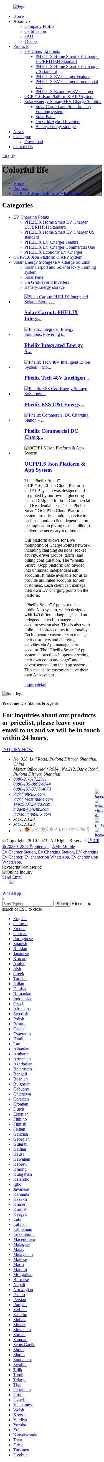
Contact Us (23, 146)
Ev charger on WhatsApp (46, 857)
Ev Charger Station (19, 852)
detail (41, 684)
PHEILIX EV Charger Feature (62, 76)
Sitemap (41, 846)
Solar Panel (45, 116)
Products (21, 46)
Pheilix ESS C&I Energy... (54, 404)
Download (33, 141)
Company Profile (39, 26)
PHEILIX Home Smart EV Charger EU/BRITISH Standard (67, 59)
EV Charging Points (42, 51)
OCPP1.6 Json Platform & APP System (58, 96)
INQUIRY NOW (17, 749)
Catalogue (22, 136)
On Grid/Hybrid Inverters (57, 121)
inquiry (30, 684)
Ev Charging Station (56, 852)
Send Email (12, 877)
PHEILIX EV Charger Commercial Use (59, 247)
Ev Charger (12, 857)
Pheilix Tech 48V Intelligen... (56, 378)
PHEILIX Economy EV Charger (64, 91)
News (18, 131)
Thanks (30, 41)
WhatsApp (11, 893)
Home (18, 16)
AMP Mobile (63, 846)
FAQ (28, 36)
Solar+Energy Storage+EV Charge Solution (63, 101)
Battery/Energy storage (55, 126)
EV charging (87, 852)
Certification (35, 31)
